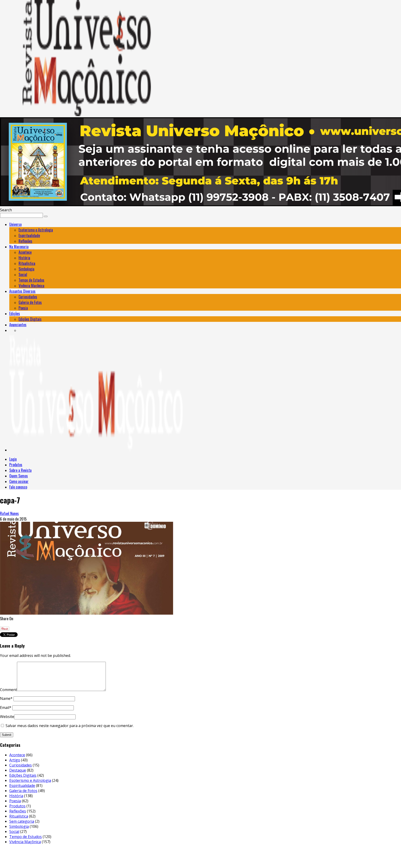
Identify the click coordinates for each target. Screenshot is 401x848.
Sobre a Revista (20, 470)
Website (7, 716)
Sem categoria (21, 821)
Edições (14, 313)
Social (23, 274)
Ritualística (27, 263)
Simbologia (26, 269)
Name (6, 698)
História (24, 258)
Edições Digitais (30, 319)
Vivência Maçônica (31, 285)
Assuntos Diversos (22, 291)
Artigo (14, 760)
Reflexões (25, 241)
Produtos (15, 464)
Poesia (23, 308)
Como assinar (19, 481)
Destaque (17, 770)
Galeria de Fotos (30, 302)
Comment (8, 689)
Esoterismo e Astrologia (36, 230)
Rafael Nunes (9, 513)
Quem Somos (18, 476)
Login (13, 459)
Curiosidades (28, 297)
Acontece (25, 252)
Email (5, 707)
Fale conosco (18, 487)
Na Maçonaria (19, 246)
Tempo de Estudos (31, 280)
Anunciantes (17, 324)
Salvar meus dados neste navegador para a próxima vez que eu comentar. (70, 725)
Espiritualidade (29, 235)
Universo (15, 224)
